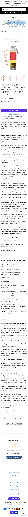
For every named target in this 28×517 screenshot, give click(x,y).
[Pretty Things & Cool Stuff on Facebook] (10, 18)
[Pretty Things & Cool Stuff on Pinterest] (13, 18)
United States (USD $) (13, 494)
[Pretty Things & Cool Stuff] (14, 24)
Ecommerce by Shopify (14, 504)
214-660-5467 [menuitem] (6, 12)
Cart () (17, 12)
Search (14, 475)
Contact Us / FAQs (14, 482)
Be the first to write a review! (14, 457)
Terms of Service (14, 489)
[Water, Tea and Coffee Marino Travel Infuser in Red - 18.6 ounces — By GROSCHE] (14, 57)
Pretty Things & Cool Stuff (14, 502)
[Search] (3, 9)
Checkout (22, 12)
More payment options (14, 114)
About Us (14, 479)
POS (22, 502)
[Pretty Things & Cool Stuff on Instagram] (15, 18)
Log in (11, 12)
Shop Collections (14, 472)
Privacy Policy (14, 486)
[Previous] (10, 72)
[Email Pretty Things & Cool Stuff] (18, 18)
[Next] (17, 72)
